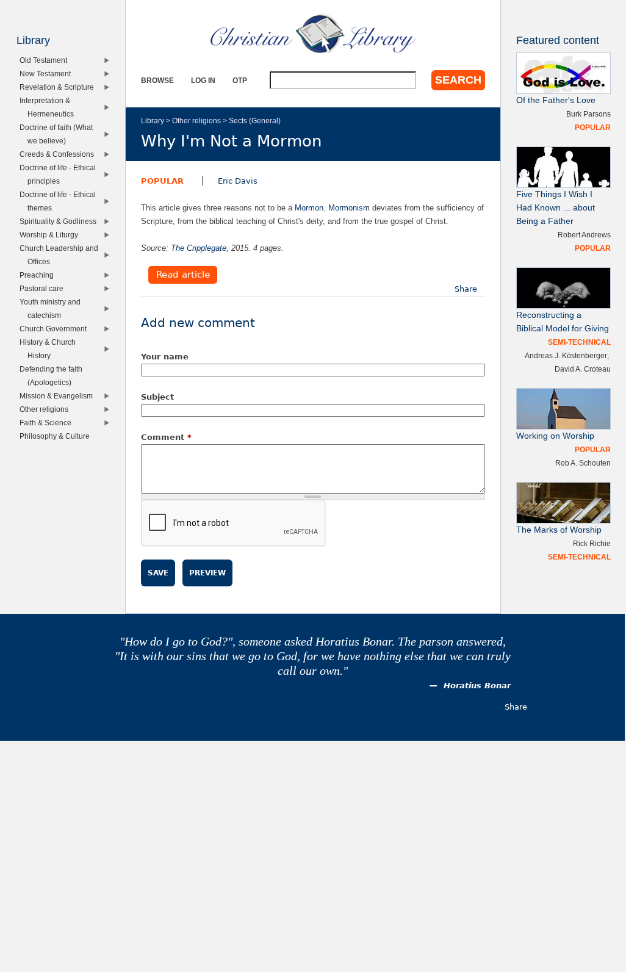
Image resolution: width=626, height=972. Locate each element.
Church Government (55, 329)
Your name (165, 356)
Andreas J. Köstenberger (566, 355)
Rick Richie (592, 543)
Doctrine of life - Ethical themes (60, 201)
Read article (183, 275)
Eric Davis (237, 180)
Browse (157, 80)
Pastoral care (44, 288)
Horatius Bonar (477, 685)
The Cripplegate (198, 248)
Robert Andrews (584, 235)
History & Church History (50, 348)
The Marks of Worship (559, 530)
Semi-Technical (579, 342)
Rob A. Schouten (583, 463)
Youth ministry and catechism (52, 308)
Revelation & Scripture (59, 87)
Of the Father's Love (555, 100)
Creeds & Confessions (59, 154)
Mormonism (349, 207)
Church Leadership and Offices (61, 254)
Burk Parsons (588, 114)
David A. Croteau (583, 369)
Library (152, 120)
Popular (162, 180)
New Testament (47, 73)
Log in (203, 80)
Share (466, 288)
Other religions (196, 120)
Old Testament (46, 60)
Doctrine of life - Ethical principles (60, 174)
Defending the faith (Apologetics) (53, 375)
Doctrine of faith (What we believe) (58, 134)
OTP (239, 80)
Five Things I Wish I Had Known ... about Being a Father (555, 208)
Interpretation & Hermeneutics (49, 107)
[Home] (313, 33)
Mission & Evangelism (58, 396)
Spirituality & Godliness (60, 221)
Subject (157, 396)
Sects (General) (255, 120)
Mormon (309, 207)
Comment (166, 437)
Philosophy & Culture (57, 436)
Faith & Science (48, 423)
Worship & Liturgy (51, 235)
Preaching (39, 275)
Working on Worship (555, 436)
